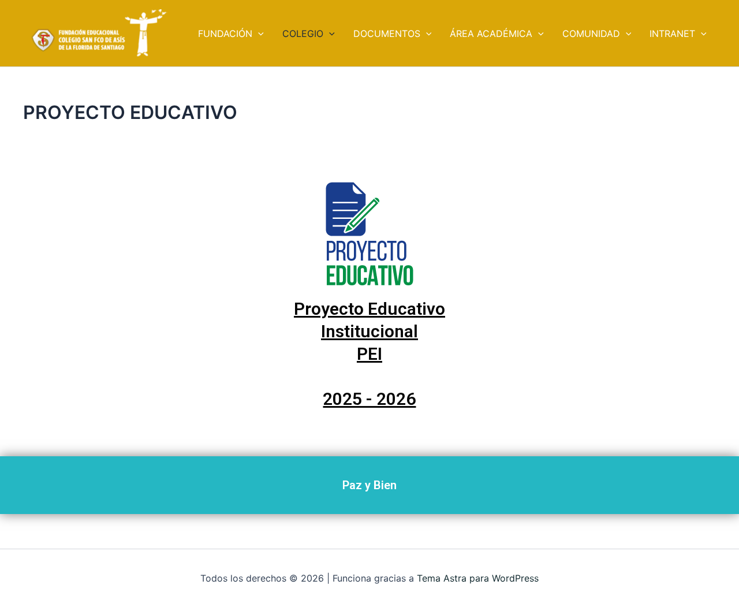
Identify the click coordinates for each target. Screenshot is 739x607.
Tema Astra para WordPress (478, 578)
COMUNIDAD (591, 33)
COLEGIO (302, 33)
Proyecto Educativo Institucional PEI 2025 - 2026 (369, 354)
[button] (258, 33)
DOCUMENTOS (386, 33)
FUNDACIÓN (225, 33)
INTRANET (672, 33)
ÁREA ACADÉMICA (491, 33)
